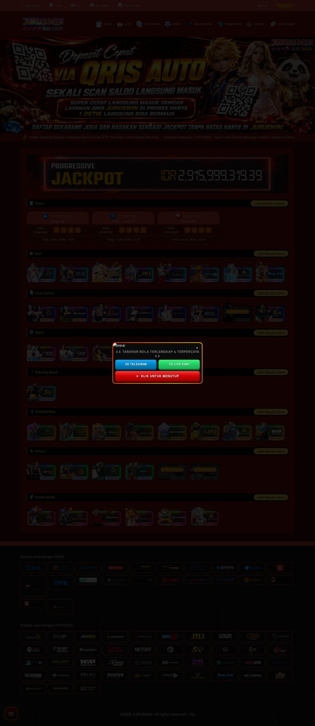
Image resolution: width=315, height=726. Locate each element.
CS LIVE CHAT (179, 364)
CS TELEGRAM (136, 364)
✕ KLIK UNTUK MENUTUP (157, 376)
